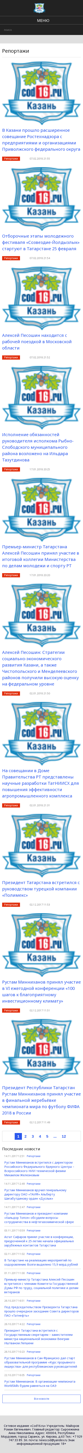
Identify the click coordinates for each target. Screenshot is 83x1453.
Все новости (41, 1399)
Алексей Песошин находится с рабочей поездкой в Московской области (37, 341)
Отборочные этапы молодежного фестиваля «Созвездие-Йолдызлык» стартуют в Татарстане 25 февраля (41, 242)
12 (64, 1136)
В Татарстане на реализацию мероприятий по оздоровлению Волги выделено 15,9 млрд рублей (41, 1262)
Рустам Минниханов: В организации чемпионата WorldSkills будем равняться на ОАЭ (39, 1383)
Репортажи (11, 158)
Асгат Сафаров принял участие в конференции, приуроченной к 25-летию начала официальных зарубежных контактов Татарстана (39, 1241)
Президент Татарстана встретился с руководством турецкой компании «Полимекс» (41, 889)
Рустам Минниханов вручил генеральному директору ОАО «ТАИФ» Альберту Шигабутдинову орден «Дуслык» (35, 1194)
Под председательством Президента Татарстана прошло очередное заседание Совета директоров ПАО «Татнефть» (41, 1311)
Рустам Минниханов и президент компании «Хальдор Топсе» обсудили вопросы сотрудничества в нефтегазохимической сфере (39, 1217)
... (55, 1136)
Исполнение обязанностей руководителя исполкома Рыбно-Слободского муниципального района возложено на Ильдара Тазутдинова (38, 447)
